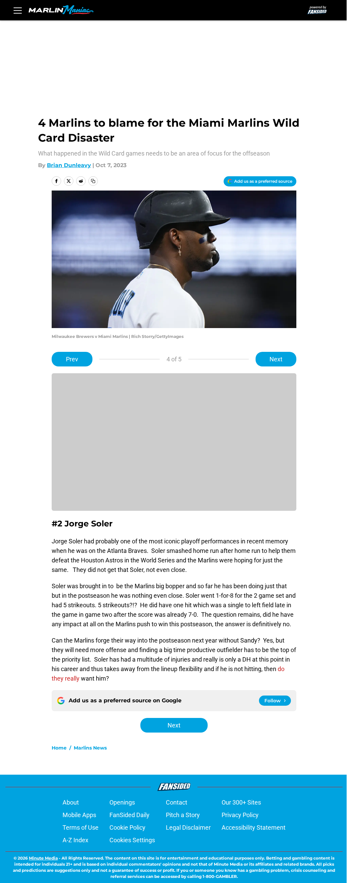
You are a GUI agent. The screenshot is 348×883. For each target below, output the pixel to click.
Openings (122, 802)
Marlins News (90, 748)
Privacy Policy (240, 814)
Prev (72, 359)
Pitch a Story (183, 814)
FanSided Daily (129, 814)
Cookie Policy (127, 827)
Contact (176, 802)
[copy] (93, 181)
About (71, 802)
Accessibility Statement (253, 827)
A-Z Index (75, 840)
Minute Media (43, 858)
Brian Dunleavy (69, 165)
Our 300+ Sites (241, 802)
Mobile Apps (79, 814)
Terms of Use (81, 827)
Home (59, 748)
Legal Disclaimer (188, 827)
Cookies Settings (132, 840)
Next (275, 359)
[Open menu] (18, 10)
